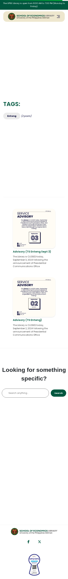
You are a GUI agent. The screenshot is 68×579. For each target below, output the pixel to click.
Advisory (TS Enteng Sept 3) (32, 251)
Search (58, 393)
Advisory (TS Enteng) (27, 320)
